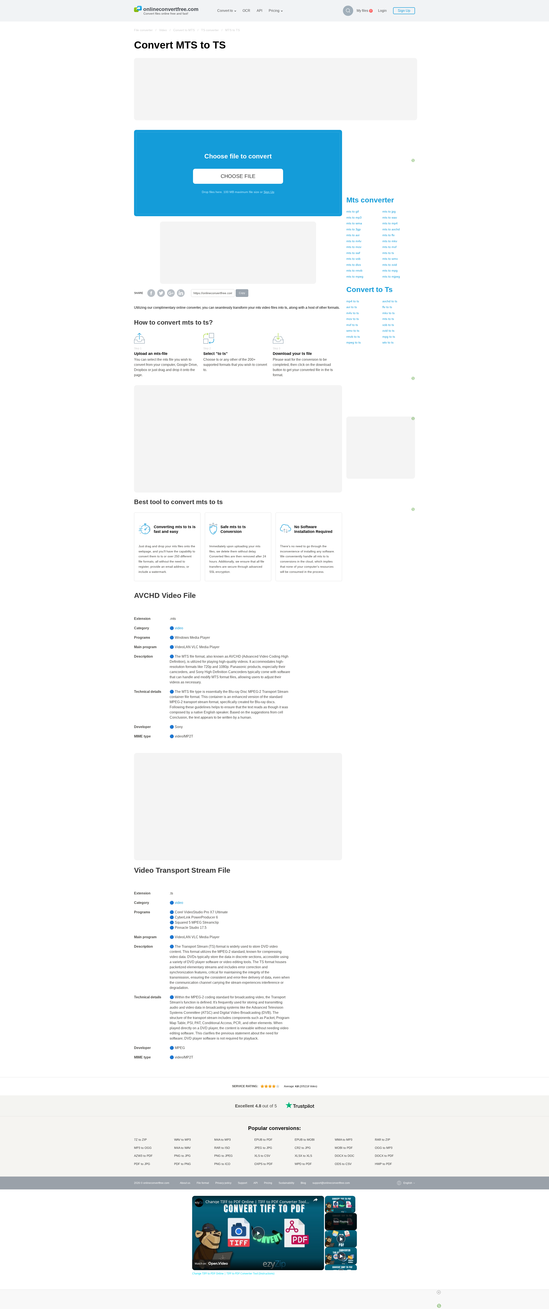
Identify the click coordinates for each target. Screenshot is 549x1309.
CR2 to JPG (303, 1147)
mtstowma (354, 223)
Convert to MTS (184, 30)
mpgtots (388, 336)
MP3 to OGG (143, 1147)
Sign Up (404, 10)
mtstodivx (353, 264)
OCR (246, 10)
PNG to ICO (222, 1164)
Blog (303, 1182)
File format (203, 1182)
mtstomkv (389, 241)
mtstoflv (388, 235)
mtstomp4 (390, 223)
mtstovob (353, 258)
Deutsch (399, 1122)
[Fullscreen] (352, 1210)
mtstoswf (353, 253)
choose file (238, 176)
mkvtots (388, 313)
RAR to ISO (222, 1147)
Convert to (225, 10)
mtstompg (390, 270)
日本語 (399, 1130)
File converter (143, 30)
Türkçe (399, 1151)
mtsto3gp (353, 229)
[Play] (327, 1210)
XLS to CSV (262, 1155)
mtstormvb (354, 270)
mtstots (388, 253)
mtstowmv (390, 258)
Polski (398, 1164)
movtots (352, 319)
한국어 (399, 1160)
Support (242, 1182)
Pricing (274, 10)
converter (370, 200)
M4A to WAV (182, 1147)
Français (400, 1126)
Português (401, 1143)
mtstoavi (352, 235)
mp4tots (352, 301)
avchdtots (389, 301)
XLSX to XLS (303, 1155)
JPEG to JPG (263, 1147)
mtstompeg (354, 276)
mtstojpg (389, 211)
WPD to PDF (303, 1164)
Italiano (399, 1135)
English (399, 1105)
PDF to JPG (142, 1164)
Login (382, 10)
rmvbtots (353, 336)
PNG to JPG (182, 1155)
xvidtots (388, 330)
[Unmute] (332, 1210)
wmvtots (352, 330)
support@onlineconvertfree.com (331, 1182)
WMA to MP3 (343, 1139)
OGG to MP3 (383, 1147)
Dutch (398, 1147)
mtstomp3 (354, 217)
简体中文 (400, 1156)
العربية (398, 1113)
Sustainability (286, 1182)
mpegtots (353, 342)
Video (163, 30)
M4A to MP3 (222, 1139)
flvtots (387, 307)
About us (185, 1182)
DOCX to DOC (344, 1155)
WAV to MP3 (182, 1139)
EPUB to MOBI (305, 1139)
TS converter (210, 30)
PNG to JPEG (223, 1155)
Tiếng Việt (401, 1139)
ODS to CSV (343, 1164)
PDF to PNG (182, 1164)
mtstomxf (389, 247)
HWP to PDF (383, 1164)
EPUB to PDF (263, 1139)
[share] (315, 1200)
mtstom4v (353, 241)
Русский (399, 1109)
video (179, 628)
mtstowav (389, 217)
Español (399, 1118)
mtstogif (352, 211)
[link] (199, 1202)
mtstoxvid (389, 264)
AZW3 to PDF (143, 1155)
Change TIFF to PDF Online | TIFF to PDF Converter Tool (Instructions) (257, 1202)
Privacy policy (223, 1182)
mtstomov (353, 247)
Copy (242, 293)
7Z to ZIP (140, 1139)
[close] (439, 1292)
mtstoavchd (391, 229)
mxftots (352, 325)
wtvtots (388, 342)
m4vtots (352, 313)
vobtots (388, 325)
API (259, 10)
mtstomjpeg (391, 276)
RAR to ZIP (382, 1139)
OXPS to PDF (263, 1164)
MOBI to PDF (344, 1147)
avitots (351, 307)
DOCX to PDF (384, 1155)
